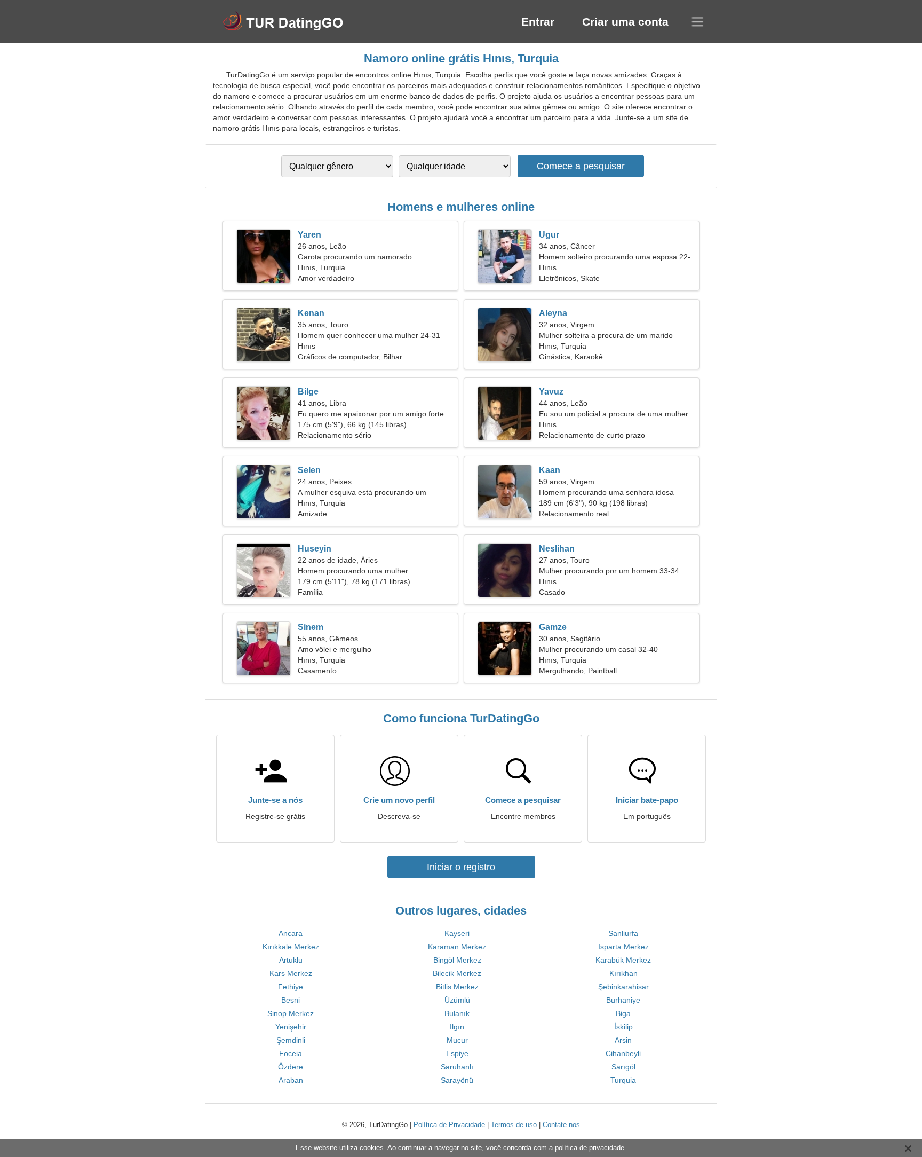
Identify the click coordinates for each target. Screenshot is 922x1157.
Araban (291, 1080)
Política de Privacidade (449, 1125)
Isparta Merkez (623, 946)
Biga (623, 1013)
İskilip (623, 1026)
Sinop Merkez (290, 1013)
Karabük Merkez (623, 960)
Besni (290, 1000)
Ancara (291, 933)
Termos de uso (514, 1125)
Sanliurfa (623, 933)
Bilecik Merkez (457, 973)
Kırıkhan (623, 973)
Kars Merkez (290, 973)
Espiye (457, 1053)
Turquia (623, 1080)
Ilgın (457, 1026)
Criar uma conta (625, 21)
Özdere (290, 1066)
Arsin (623, 1040)
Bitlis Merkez (457, 986)
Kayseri (457, 933)
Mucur (457, 1040)
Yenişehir (290, 1026)
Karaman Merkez (457, 946)
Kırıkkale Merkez (291, 946)
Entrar (537, 21)
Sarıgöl (623, 1066)
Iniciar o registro (461, 867)
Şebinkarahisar (623, 986)
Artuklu (291, 960)
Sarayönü (457, 1080)
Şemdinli (290, 1040)
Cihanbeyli (623, 1053)
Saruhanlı (457, 1066)
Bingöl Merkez (457, 960)
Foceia (290, 1053)
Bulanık (457, 1013)
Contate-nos (561, 1125)
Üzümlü (457, 1000)
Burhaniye (623, 1000)
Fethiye (290, 986)
